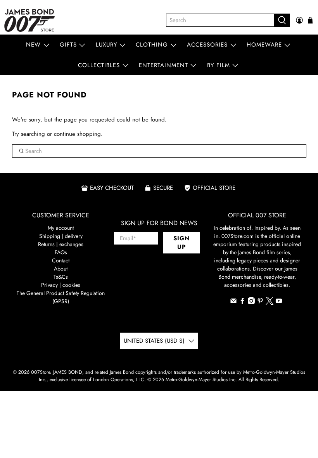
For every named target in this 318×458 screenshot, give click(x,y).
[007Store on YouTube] (278, 302)
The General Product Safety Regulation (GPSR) (61, 297)
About (60, 268)
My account (61, 228)
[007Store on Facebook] (242, 302)
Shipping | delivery (61, 236)
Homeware (264, 44)
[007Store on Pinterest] (260, 302)
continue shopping (77, 134)
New (33, 44)
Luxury (106, 44)
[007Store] (29, 20)
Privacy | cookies (60, 285)
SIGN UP (181, 243)
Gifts (68, 44)
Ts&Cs (61, 277)
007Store (40, 372)
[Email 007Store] (233, 302)
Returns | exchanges (60, 244)
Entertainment (163, 65)
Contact (60, 260)
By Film (218, 65)
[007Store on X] (269, 303)
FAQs (61, 252)
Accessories (207, 44)
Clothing (152, 44)
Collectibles (99, 65)
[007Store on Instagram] (251, 302)
